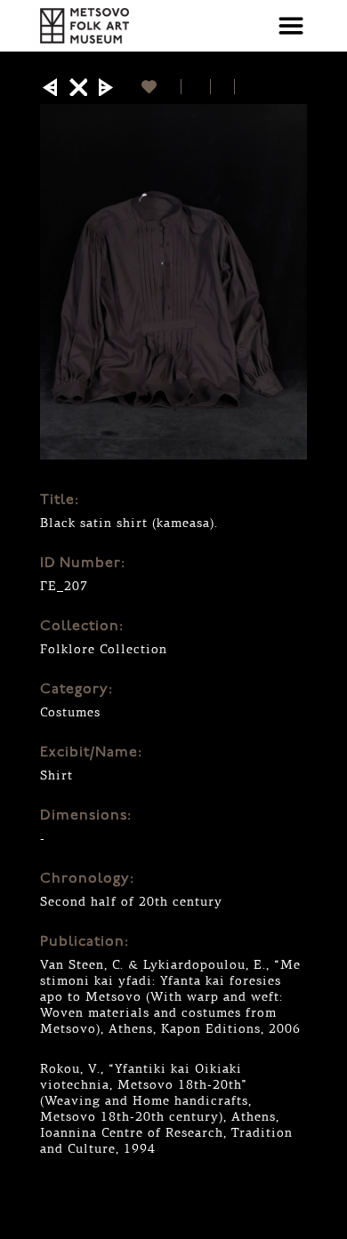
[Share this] (196, 86)
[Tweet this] (223, 86)
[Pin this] (242, 86)
